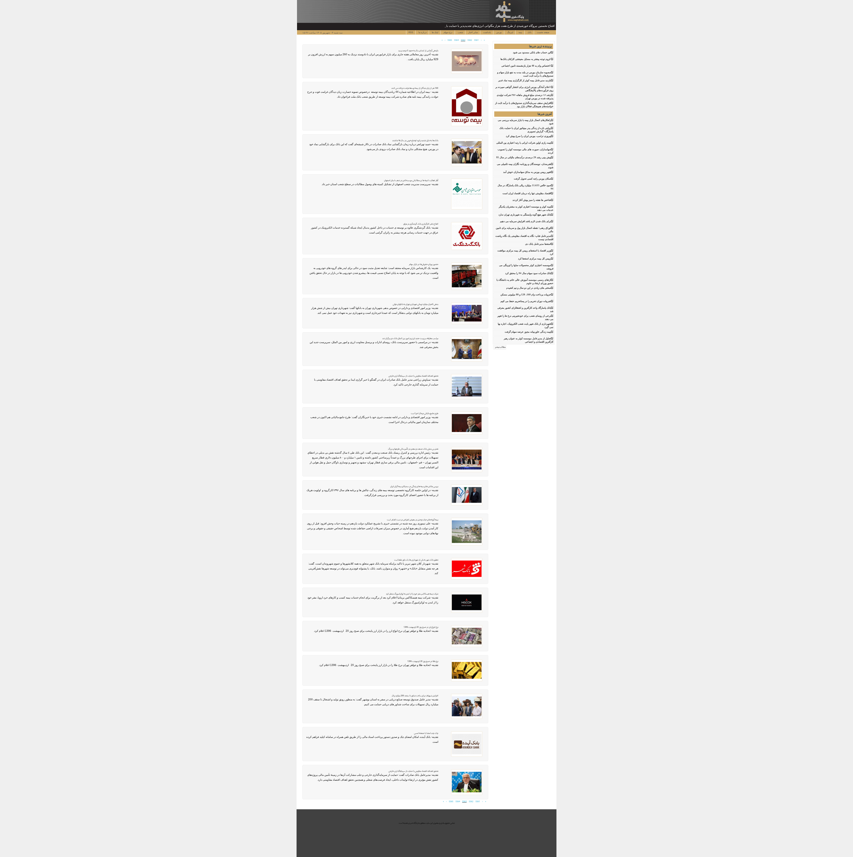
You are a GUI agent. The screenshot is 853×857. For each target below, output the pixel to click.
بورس (499, 32)
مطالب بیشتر (500, 347)
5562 (470, 40)
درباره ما (422, 32)
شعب (460, 32)
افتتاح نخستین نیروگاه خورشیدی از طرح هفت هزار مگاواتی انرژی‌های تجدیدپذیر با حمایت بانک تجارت (494, 26)
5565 (450, 40)
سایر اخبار (473, 32)
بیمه (520, 32)
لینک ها (434, 32)
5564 (456, 40)
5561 (476, 40)
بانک (529, 32)
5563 (463, 40)
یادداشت (486, 32)
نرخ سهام (447, 32)
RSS (411, 32)
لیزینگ (509, 32)
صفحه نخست (542, 32)
